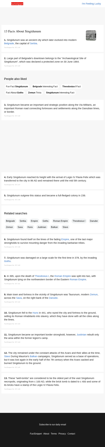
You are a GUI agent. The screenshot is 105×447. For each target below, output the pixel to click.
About (46, 434)
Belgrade (9, 43)
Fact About (14, 92)
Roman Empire (60, 221)
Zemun (9, 227)
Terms (54, 434)
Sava (20, 227)
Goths (45, 221)
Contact (71, 434)
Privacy (62, 434)
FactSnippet (36, 434)
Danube (94, 221)
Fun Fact (17, 86)
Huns (30, 227)
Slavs (65, 227)
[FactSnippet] (17, 4)
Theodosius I (79, 221)
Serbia (33, 43)
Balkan (54, 227)
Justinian (41, 227)
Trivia (34, 92)
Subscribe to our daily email (52, 424)
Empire (34, 221)
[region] (52, 16)
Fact (71, 86)
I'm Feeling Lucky (91, 3)
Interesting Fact (45, 86)
